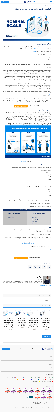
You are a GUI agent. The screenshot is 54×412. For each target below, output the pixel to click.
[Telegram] (30, 267)
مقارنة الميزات (49, 364)
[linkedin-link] (27, 348)
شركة (51, 370)
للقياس (34, 51)
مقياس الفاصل (48, 253)
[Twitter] (39, 267)
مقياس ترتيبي (48, 249)
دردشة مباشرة (13, 348)
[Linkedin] (49, 267)
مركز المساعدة (20, 348)
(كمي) (35, 48)
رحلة (51, 353)
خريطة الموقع (30, 407)
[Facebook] (44, 267)
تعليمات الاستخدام (18, 407)
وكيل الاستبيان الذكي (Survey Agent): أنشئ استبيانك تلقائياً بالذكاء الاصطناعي (21, 322)
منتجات (51, 356)
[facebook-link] (32, 348)
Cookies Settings (12, 407)
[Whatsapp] (35, 267)
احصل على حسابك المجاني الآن (21, 106)
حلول (51, 367)
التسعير (51, 361)
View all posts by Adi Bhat (45, 285)
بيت (50, 5)
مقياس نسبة (48, 251)
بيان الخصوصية (24, 407)
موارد (51, 359)
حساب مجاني (5, 1)
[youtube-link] (25, 348)
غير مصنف (46, 5)
